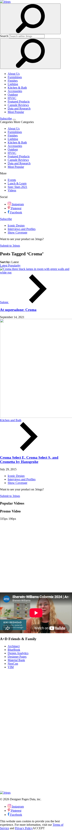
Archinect (14, 646)
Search (4, 36)
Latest (4, 265)
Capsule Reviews (18, 105)
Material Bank (16, 660)
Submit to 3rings (10, 245)
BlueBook (14, 649)
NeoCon (13, 663)
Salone (4, 302)
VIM (11, 667)
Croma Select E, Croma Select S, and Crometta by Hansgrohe (29, 459)
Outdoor (13, 94)
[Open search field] (30, 18)
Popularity (14, 265)
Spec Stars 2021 (17, 187)
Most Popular (16, 112)
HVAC (12, 98)
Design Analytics (18, 653)
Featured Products (19, 101)
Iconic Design (16, 225)
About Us (14, 73)
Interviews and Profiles (22, 229)
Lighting (13, 84)
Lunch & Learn (17, 183)
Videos (12, 190)
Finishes (13, 80)
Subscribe (6, 118)
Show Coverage (17, 232)
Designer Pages (17, 656)
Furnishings (15, 77)
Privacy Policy (24, 828)
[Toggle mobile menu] (14, 119)
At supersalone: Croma (18, 310)
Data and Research (19, 108)
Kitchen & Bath (17, 87)
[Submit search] (30, 53)
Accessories (15, 91)
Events (12, 180)
